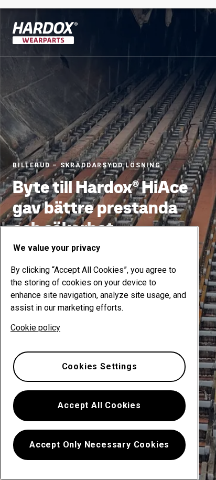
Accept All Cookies (99, 405)
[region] (99, 353)
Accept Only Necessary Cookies (99, 445)
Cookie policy (35, 328)
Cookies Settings (99, 366)
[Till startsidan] (45, 33)
